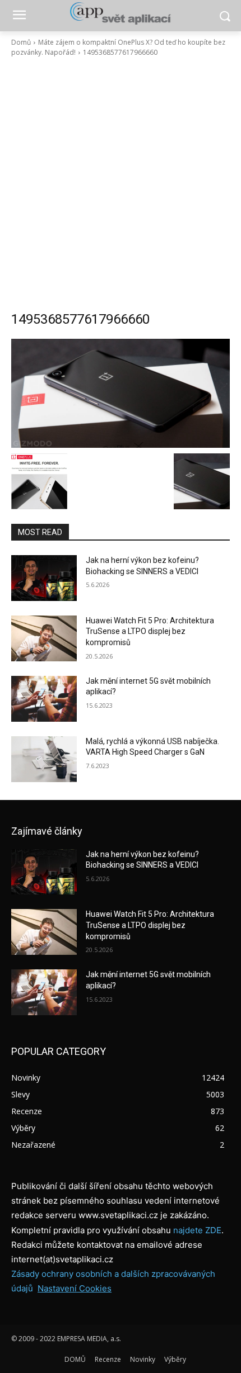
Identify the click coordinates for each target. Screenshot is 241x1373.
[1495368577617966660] (120, 393)
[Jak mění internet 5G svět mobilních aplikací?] (44, 699)
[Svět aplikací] (120, 13)
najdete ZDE (197, 1230)
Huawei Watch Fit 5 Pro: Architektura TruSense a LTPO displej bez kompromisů (150, 631)
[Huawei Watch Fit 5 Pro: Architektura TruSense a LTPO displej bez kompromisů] (44, 638)
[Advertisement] (120, 184)
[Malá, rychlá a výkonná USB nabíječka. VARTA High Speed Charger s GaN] (44, 759)
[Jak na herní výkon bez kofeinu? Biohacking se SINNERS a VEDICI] (44, 578)
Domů (21, 42)
